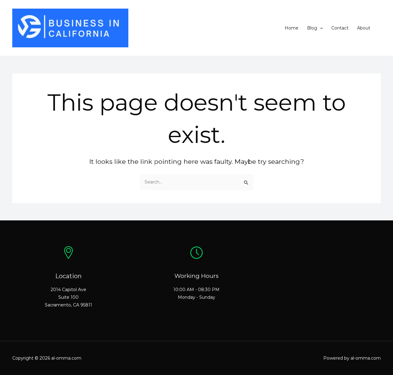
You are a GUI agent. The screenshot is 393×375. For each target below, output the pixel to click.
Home (291, 28)
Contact (339, 28)
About (363, 28)
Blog (312, 28)
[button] (320, 28)
